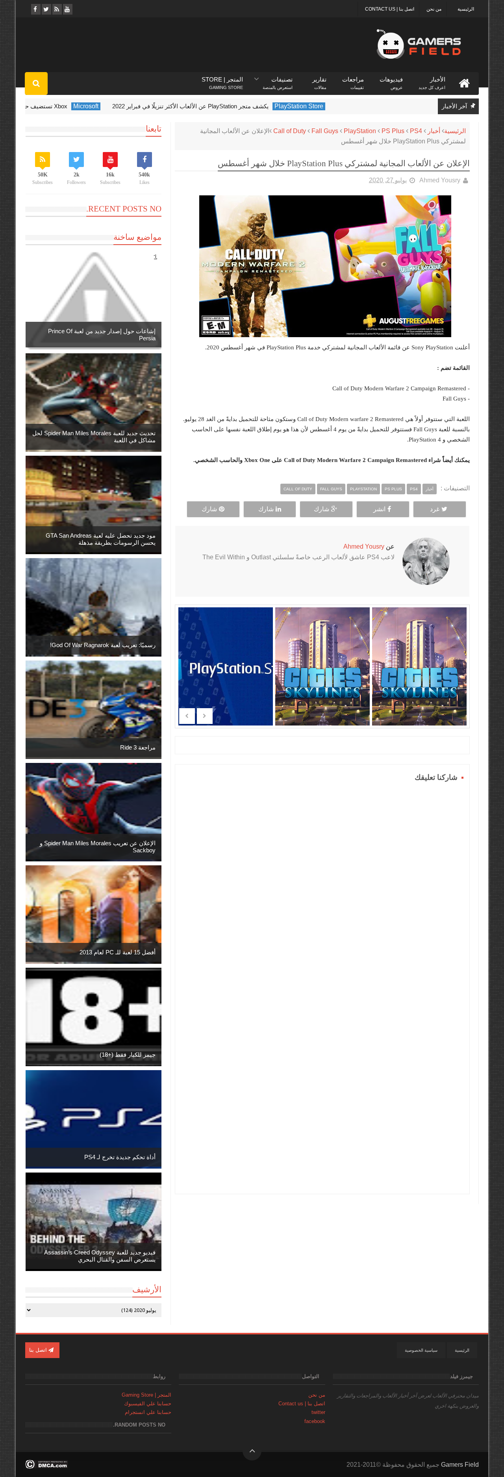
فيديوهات (391, 79)
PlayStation (360, 131)
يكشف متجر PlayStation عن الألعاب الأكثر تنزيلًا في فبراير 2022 (232, 106)
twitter (318, 1412)
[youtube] (67, 9)
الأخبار (432, 79)
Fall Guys (324, 131)
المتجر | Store (222, 79)
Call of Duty (289, 131)
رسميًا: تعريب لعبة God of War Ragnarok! (103, 645)
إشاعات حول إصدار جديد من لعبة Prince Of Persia (102, 334)
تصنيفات (278, 79)
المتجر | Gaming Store (146, 1395)
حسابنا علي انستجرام (148, 1412)
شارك (321, 509)
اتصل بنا (38, 1350)
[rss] (56, 9)
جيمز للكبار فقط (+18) (128, 1054)
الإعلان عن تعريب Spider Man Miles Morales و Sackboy (98, 847)
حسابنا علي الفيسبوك (147, 1403)
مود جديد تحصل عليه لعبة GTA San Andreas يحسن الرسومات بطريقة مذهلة (101, 539)
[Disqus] (322, 882)
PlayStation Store (340, 106)
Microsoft (127, 106)
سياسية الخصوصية (421, 1350)
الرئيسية (466, 9)
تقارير (319, 79)
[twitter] (46, 9)
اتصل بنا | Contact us (389, 9)
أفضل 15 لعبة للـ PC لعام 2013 (118, 952)
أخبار (434, 131)
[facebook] (35, 9)
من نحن (433, 9)
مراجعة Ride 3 (138, 747)
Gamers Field (460, 1464)
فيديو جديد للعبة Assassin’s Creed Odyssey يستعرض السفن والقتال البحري (100, 1256)
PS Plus (393, 131)
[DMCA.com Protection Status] (46, 1466)
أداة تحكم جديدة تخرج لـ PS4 (120, 1157)
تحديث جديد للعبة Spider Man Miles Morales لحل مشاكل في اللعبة (94, 436)
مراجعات (353, 79)
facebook (314, 1421)
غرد (434, 509)
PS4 (416, 131)
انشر (379, 509)
